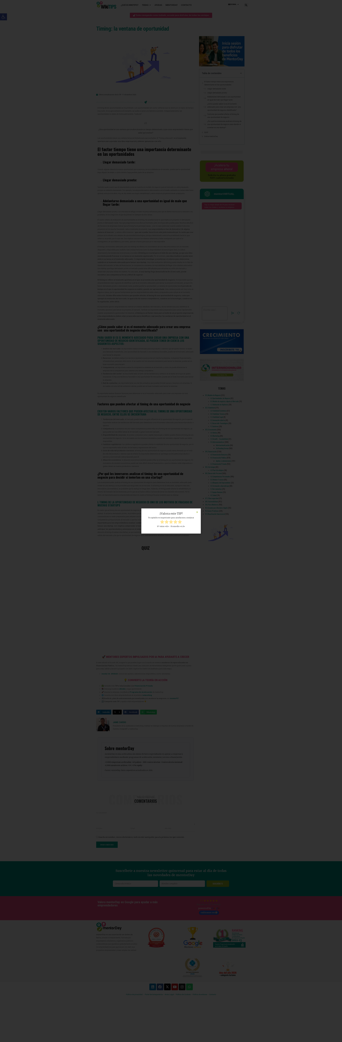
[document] (171, 521)
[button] (197, 512)
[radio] (162, 522)
